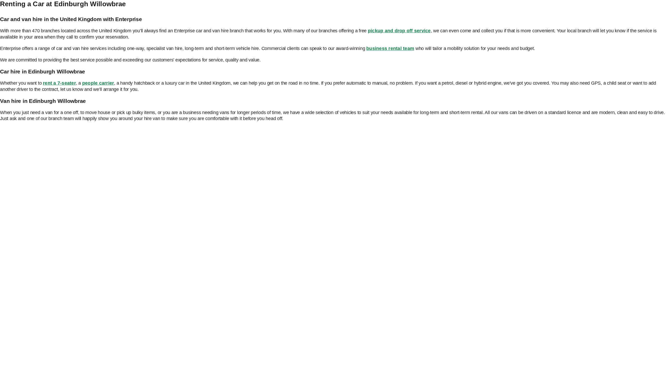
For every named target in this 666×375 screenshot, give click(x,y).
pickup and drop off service (399, 30)
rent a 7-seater (59, 83)
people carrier (98, 83)
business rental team (390, 48)
